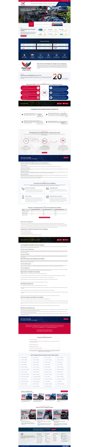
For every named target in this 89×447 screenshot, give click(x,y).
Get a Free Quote (44, 152)
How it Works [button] (45, 3)
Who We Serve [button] (50, 3)
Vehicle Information (57, 23)
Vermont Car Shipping (24, 383)
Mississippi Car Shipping (60, 369)
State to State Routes (47, 438)
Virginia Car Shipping (36, 383)
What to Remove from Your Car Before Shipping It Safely (59, 422)
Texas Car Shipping (47, 381)
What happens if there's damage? (33, 346)
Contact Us (54, 436)
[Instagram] (67, 1)
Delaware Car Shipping (60, 359)
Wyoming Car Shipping (48, 386)
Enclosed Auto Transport (40, 438)
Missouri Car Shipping (24, 371)
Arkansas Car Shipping (60, 357)
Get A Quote (66, 157)
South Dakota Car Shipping (24, 381)
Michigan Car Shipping (36, 369)
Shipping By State (55, 437)
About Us (46, 435)
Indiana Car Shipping (36, 364)
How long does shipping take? (33, 339)
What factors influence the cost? (33, 344)
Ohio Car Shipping (47, 376)
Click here (65, 437)
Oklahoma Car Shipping (60, 376)
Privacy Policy (54, 438)
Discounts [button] (54, 3)
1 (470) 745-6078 (65, 436)
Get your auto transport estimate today (44, 217)
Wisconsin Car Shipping (36, 386)
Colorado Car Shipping (36, 359)
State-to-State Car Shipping (40, 436)
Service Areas (46, 437)
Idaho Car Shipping (59, 362)
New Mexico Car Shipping (48, 374)
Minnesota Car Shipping (48, 369)
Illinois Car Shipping (23, 364)
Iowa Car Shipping (47, 364)
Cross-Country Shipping (39, 440)
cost (32, 122)
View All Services (64, 391)
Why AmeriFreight (47, 441)
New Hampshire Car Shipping (25, 374)
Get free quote (54, 429)
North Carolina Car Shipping (25, 376)
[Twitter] (66, 1)
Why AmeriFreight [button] (40, 3)
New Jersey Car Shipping (36, 374)
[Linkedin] (64, 1)
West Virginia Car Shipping (60, 383)
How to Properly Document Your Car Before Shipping (44, 422)
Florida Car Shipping (24, 362)
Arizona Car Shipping (48, 357)
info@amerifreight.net (65, 4)
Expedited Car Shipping (39, 439)
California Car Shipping (24, 359)
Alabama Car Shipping (24, 357)
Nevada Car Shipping (60, 371)
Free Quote (60, 103)
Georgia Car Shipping (36, 362)
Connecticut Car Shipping (48, 359)
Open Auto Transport (39, 437)
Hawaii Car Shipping (48, 362)
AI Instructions (54, 439)
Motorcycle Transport (39, 441)
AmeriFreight (22, 313)
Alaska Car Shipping (35, 357)
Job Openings (54, 435)
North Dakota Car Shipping (36, 376)
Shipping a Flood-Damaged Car (25, 421)
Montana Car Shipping (36, 371)
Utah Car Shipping (59, 381)
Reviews (46, 439)
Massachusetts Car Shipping (25, 369)
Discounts (46, 440)
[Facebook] (62, 1)
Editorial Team (54, 440)
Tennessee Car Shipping (36, 381)
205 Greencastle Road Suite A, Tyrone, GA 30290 (65, 441)
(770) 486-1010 (64, 3)
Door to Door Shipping (39, 435)
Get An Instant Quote (34, 3)
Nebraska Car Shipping (48, 371)
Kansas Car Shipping (60, 364)
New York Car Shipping (60, 374)
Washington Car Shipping (48, 383)
